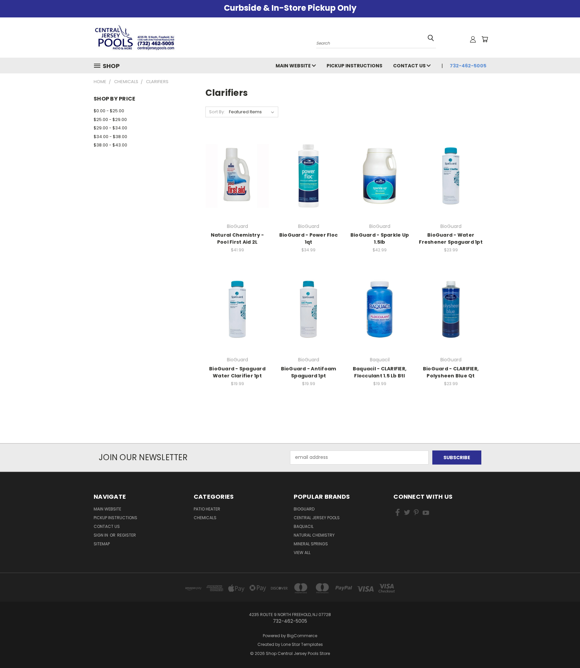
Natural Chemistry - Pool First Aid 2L (237, 238)
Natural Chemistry (314, 535)
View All (302, 552)
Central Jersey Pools (317, 518)
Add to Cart (237, 187)
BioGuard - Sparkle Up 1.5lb (379, 238)
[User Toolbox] (473, 39)
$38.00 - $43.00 (110, 145)
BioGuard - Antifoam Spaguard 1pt (308, 372)
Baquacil (303, 526)
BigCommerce (302, 636)
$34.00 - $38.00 (110, 136)
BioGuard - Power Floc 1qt (308, 238)
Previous (562, 647)
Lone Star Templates (302, 644)
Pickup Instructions (354, 65)
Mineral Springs (311, 544)
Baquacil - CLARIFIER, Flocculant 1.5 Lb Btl (379, 372)
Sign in (101, 535)
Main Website (294, 65)
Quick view (237, 162)
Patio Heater (207, 509)
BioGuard (304, 509)
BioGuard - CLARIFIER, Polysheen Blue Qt (451, 372)
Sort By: (217, 112)
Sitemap (102, 544)
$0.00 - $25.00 (109, 111)
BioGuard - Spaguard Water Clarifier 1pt (237, 372)
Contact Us (410, 65)
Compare (235, 175)
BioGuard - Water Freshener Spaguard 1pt (451, 238)
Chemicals (205, 518)
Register (126, 535)
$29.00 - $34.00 (110, 128)
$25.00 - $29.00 (110, 119)
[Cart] (484, 39)
